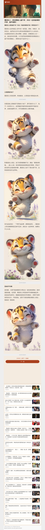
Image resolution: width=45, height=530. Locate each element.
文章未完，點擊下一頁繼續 (22, 358)
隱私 (15, 528)
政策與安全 (10, 528)
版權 (17, 528)
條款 (13, 528)
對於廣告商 (20, 528)
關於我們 (6, 528)
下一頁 (22, 361)
